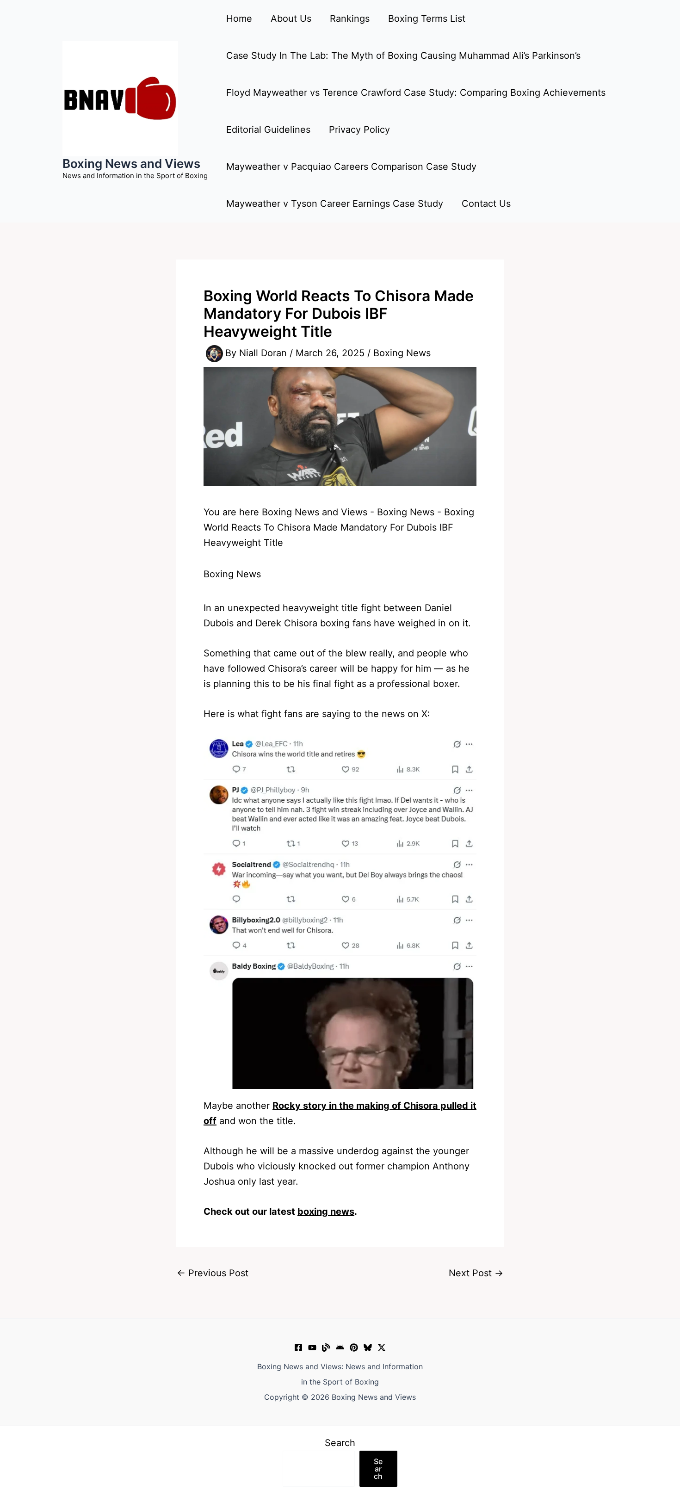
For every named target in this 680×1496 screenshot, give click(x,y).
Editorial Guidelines (268, 129)
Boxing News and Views (131, 163)
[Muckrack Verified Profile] (326, 1347)
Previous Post (212, 1273)
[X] (381, 1347)
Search (340, 1442)
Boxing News (402, 353)
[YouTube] (312, 1347)
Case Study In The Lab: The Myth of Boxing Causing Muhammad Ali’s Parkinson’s (403, 55)
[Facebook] (298, 1347)
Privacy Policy (359, 129)
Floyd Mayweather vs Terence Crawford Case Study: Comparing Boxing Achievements (416, 92)
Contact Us (486, 203)
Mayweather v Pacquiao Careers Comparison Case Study (351, 166)
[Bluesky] (368, 1347)
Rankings (350, 18)
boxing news (325, 1211)
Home (239, 18)
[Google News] (340, 1347)
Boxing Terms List (426, 18)
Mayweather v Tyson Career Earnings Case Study (334, 203)
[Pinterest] (354, 1347)
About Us (291, 18)
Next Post (476, 1273)
